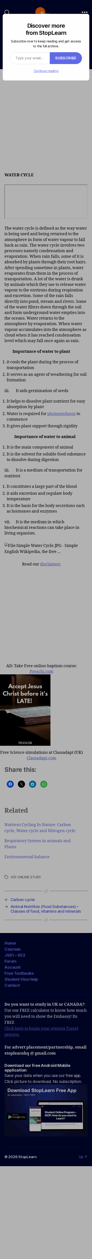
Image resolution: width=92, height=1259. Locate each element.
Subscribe (66, 58)
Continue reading (46, 71)
